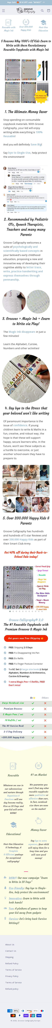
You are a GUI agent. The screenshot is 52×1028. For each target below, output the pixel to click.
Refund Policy (11, 963)
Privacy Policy (11, 976)
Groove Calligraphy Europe (29, 1021)
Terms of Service (13, 969)
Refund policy (11, 988)
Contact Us (10, 950)
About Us (9, 944)
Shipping (9, 957)
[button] (3, 10)
